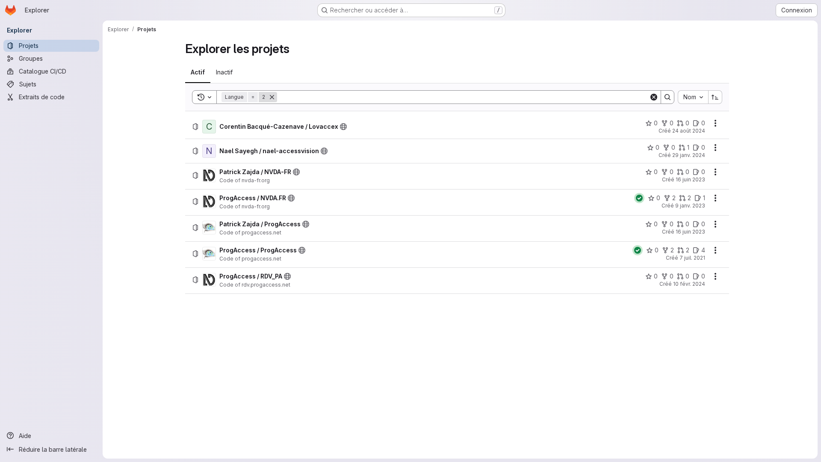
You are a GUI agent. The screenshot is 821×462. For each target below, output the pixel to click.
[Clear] (654, 97)
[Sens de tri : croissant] (715, 97)
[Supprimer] (272, 97)
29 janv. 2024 (688, 155)
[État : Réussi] (639, 198)
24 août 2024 (688, 130)
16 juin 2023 (690, 179)
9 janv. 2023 (690, 205)
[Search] (667, 97)
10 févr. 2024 (689, 284)
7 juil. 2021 (692, 258)
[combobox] (693, 97)
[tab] (197, 72)
